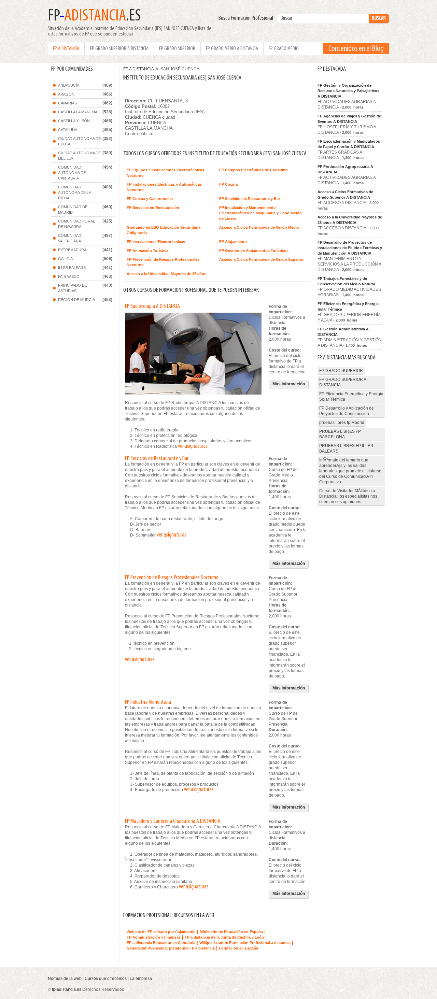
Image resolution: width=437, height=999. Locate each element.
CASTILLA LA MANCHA (77, 112)
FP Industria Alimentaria (148, 702)
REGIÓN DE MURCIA (76, 300)
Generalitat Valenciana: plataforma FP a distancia (171, 948)
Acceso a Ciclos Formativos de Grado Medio (259, 227)
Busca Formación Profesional (247, 18)
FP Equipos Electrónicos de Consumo (253, 170)
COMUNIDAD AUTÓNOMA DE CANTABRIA (72, 172)
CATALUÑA (67, 130)
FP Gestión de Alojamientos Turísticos (253, 250)
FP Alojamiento (233, 242)
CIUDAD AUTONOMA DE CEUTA (79, 141)
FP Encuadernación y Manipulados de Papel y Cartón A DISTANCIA (349, 144)
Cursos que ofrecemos (106, 978)
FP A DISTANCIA (66, 49)
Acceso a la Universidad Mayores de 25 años (166, 274)
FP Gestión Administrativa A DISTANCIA (343, 332)
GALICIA (65, 259)
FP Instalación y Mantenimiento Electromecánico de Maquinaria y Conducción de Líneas (260, 212)
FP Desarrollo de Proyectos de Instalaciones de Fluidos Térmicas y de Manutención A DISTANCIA (350, 247)
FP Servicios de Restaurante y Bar (249, 199)
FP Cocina (228, 184)
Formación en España (238, 948)
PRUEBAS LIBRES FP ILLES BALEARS (346, 448)
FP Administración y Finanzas (154, 937)
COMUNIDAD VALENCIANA (69, 238)
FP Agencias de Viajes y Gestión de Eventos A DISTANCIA (349, 119)
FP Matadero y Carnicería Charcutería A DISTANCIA (172, 821)
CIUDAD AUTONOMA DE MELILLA (79, 155)
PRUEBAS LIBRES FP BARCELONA (340, 434)
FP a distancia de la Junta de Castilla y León (224, 937)
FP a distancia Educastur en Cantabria (161, 943)
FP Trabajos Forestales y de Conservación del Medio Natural (346, 281)
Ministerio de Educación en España (231, 932)
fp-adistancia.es (66, 989)
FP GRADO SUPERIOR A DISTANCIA (119, 49)
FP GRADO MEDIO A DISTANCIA (232, 49)
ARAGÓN (66, 94)
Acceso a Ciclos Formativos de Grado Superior (261, 259)
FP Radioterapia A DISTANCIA (152, 306)
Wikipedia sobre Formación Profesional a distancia (245, 943)
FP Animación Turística (147, 250)
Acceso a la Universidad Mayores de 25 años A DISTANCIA (350, 220)
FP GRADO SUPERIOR (177, 49)
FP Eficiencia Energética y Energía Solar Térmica (348, 306)
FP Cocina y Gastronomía (150, 199)
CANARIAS (67, 103)
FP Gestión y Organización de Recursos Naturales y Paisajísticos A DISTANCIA (348, 90)
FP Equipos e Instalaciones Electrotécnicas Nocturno (165, 172)
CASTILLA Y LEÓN (74, 121)
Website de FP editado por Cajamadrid (161, 932)
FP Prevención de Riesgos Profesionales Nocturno (163, 262)
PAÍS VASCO (69, 276)
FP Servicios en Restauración (153, 207)
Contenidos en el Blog (356, 49)
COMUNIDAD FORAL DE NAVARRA (76, 224)
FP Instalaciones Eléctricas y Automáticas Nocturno (164, 187)
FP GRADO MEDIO (284, 49)
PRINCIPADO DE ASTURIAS (72, 288)
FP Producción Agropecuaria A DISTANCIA (345, 169)
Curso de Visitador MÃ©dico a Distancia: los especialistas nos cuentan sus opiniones (348, 496)
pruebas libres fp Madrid (341, 422)
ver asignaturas (193, 446)
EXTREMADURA (72, 250)
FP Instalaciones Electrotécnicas (156, 242)
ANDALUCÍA (68, 85)
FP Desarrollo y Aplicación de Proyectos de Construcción (346, 411)
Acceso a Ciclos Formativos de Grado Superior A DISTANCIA (345, 194)
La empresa (141, 978)
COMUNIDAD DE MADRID (72, 209)
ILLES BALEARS (72, 268)
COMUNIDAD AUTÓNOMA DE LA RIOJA (74, 192)
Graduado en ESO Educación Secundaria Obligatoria (163, 230)
